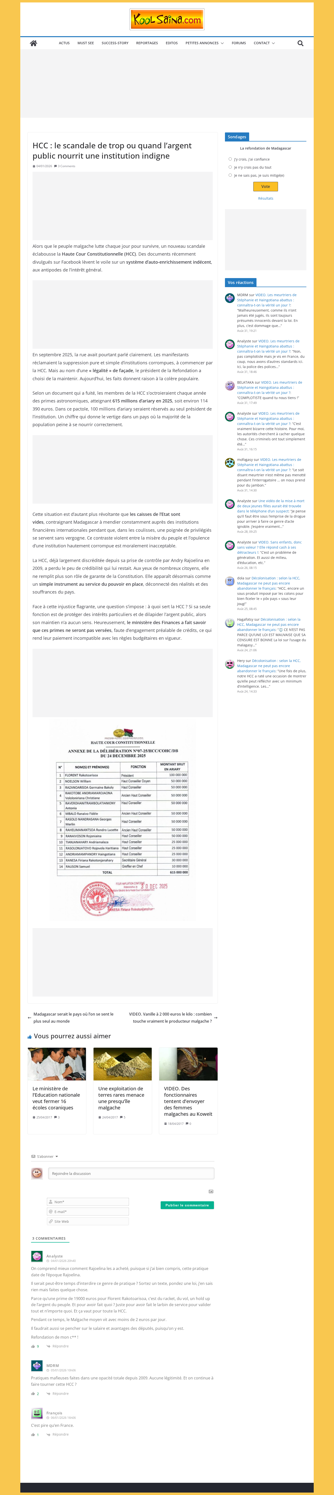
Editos (172, 43)
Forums (239, 43)
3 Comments (66, 166)
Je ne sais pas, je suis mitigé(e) (259, 175)
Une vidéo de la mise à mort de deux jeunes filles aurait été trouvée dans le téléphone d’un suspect (270, 505)
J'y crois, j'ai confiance (252, 159)
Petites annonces (202, 43)
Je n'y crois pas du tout (252, 167)
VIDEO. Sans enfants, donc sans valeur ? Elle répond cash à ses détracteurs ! (269, 547)
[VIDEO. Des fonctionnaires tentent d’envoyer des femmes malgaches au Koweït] (188, 1064)
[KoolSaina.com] (33, 43)
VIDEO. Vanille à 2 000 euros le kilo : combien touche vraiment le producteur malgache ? (170, 1017)
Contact (262, 43)
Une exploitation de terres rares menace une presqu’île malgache (121, 1098)
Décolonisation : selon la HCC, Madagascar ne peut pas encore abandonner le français (268, 583)
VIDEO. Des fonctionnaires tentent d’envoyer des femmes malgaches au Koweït (188, 1101)
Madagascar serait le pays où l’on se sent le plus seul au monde (73, 1017)
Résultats (265, 198)
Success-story (115, 43)
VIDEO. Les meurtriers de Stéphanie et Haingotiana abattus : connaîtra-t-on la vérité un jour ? (267, 299)
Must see (86, 43)
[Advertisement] (167, 83)
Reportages (147, 43)
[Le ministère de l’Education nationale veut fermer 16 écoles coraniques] (57, 1064)
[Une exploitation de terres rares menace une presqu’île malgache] (122, 1064)
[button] (221, 43)
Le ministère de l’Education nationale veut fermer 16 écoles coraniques (56, 1098)
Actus (64, 43)
